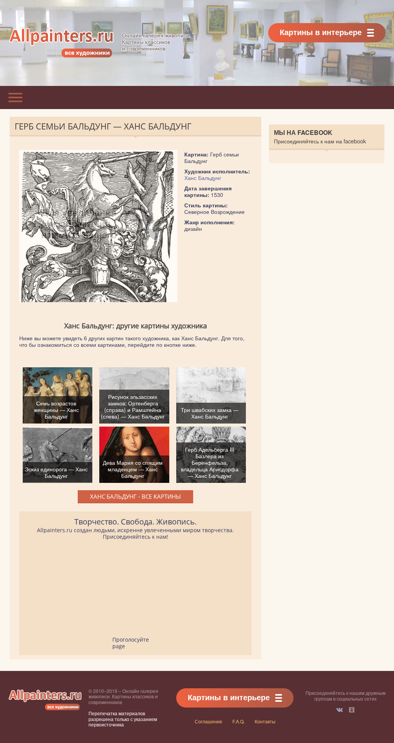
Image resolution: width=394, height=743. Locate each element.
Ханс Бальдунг (202, 178)
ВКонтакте (339, 710)
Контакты (265, 721)
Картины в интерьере (321, 31)
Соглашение (208, 721)
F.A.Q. (238, 721)
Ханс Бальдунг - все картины (135, 496)
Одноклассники (351, 710)
